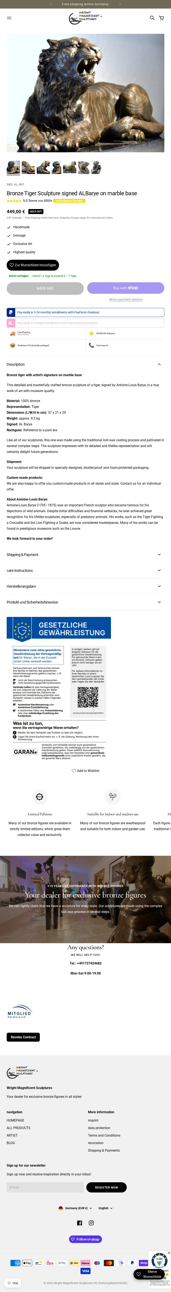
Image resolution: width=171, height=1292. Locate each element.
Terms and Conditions (104, 1135)
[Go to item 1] (13, 167)
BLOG (11, 1143)
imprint (93, 1120)
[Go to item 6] (83, 167)
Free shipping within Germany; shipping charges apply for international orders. (69, 217)
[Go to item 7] (96, 167)
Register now (106, 1187)
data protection (99, 1128)
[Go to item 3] (43, 167)
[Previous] (51, 4)
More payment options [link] (125, 299)
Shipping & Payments (104, 1150)
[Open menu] (9, 18)
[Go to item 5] (69, 167)
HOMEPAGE (15, 1120)
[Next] (120, 4)
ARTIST (12, 1135)
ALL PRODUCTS (18, 1128)
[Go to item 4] (56, 167)
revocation (95, 1143)
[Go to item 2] (28, 167)
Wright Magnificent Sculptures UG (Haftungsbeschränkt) (90, 1283)
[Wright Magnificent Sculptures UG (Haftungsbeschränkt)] (85, 18)
